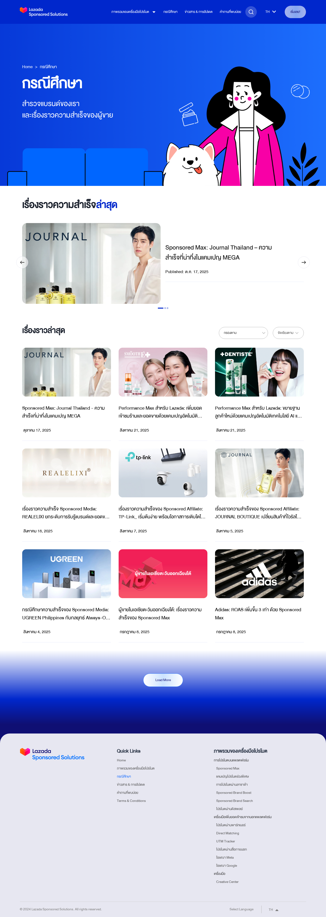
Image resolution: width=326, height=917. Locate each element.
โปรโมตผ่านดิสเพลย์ (229, 809)
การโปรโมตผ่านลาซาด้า (232, 785)
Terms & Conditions (131, 801)
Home (27, 66)
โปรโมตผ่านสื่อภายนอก (231, 849)
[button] (22, 262)
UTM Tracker (225, 841)
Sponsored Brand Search (234, 801)
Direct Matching (227, 833)
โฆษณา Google (226, 866)
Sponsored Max (227, 768)
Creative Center (227, 882)
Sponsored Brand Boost (233, 793)
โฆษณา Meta (225, 858)
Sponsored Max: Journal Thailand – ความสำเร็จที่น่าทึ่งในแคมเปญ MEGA (218, 252)
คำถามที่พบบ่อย (230, 12)
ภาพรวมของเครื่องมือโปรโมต (130, 12)
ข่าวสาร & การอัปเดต (199, 12)
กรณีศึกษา (170, 12)
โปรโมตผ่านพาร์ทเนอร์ (231, 825)
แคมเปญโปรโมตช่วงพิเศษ (232, 776)
